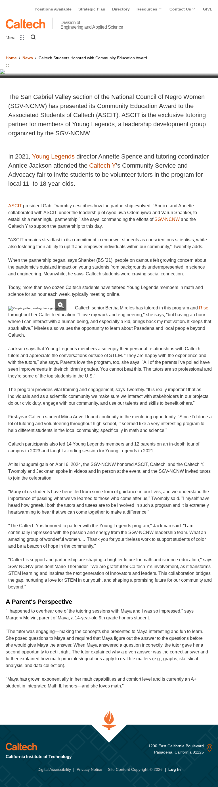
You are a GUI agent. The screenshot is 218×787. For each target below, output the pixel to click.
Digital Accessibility (54, 769)
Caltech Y (102, 165)
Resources (147, 9)
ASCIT (15, 205)
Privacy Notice (89, 769)
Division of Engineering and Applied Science (91, 24)
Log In (174, 769)
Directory (121, 9)
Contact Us (180, 9)
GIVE (207, 9)
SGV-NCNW (167, 219)
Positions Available (53, 9)
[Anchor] (78, 601)
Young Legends (53, 156)
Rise (203, 307)
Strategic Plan (91, 9)
